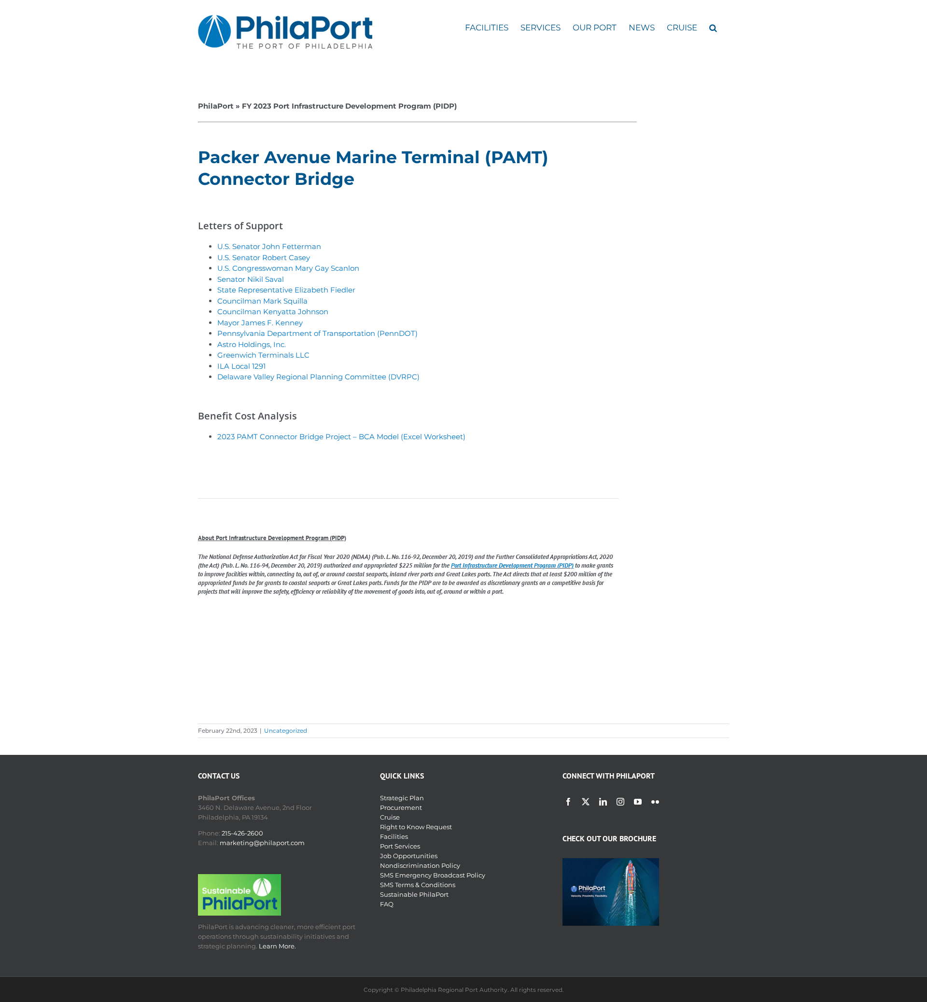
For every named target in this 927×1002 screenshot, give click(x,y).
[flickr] (655, 802)
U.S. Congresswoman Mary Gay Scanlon (288, 268)
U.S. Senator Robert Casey (263, 257)
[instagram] (620, 802)
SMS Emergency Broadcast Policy (432, 875)
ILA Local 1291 (241, 366)
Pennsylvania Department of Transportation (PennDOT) (317, 333)
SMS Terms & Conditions (417, 885)
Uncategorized (285, 730)
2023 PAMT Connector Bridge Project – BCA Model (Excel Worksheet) (341, 436)
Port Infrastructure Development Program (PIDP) (512, 565)
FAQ (386, 904)
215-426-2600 (242, 833)
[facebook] (568, 802)
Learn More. (277, 946)
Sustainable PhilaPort (414, 894)
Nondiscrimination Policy (420, 865)
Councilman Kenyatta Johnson (272, 311)
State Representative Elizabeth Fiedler (286, 289)
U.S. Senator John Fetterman (269, 246)
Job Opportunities (408, 856)
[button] (713, 28)
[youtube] (638, 802)
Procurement (401, 807)
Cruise (390, 817)
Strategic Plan (402, 798)
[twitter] (586, 802)
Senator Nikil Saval (250, 279)
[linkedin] (603, 802)
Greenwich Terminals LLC (263, 355)
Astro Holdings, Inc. (251, 344)
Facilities (394, 836)
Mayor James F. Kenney (260, 322)
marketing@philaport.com (262, 843)
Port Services (400, 846)
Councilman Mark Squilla (262, 301)
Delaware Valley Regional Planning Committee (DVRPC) (318, 376)
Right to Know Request (416, 827)
